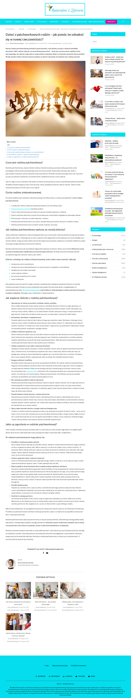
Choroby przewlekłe (108, 254)
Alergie (108, 240)
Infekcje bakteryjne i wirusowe (108, 249)
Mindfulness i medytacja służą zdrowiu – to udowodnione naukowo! (113, 157)
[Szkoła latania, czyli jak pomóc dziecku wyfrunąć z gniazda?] (18, 621)
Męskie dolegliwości (108, 272)
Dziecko (18, 21)
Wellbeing (64, 21)
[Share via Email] (47, 552)
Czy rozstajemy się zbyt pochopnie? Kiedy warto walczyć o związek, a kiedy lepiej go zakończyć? (114, 89)
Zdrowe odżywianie (108, 263)
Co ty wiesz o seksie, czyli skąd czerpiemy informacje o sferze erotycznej (115, 103)
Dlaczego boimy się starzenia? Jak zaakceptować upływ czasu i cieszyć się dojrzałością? (115, 73)
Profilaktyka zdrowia (108, 277)
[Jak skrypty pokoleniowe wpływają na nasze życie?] (18, 590)
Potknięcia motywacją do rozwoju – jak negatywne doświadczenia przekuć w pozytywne (114, 211)
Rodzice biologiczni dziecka (20, 209)
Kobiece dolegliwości (108, 268)
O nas (47, 665)
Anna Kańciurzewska (17, 43)
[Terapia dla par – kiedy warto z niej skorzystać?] (97, 121)
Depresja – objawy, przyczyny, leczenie (111, 142)
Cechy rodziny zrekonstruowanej (18, 150)
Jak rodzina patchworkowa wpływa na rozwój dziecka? (26, 152)
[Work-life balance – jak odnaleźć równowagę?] (45, 590)
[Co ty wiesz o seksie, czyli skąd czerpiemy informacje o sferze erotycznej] (97, 104)
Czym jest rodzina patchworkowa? (19, 147)
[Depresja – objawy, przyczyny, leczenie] (97, 144)
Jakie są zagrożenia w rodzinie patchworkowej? (23, 157)
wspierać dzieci (31, 371)
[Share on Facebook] (43, 552)
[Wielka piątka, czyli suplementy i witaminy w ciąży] (72, 590)
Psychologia (41, 21)
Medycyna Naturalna (96, 21)
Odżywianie (54, 21)
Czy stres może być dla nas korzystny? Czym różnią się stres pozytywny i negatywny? (114, 175)
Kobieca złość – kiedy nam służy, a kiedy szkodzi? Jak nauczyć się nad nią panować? (115, 59)
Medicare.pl (111, 21)
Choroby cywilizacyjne (108, 258)
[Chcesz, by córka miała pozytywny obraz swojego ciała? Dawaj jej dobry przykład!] (97, 194)
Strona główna (10, 29)
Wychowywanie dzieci (31, 290)
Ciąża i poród (29, 21)
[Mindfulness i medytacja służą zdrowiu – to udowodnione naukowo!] (97, 158)
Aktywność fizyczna (79, 21)
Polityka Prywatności (78, 665)
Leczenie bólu (108, 245)
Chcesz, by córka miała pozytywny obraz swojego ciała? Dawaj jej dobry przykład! (114, 194)
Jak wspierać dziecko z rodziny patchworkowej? (23, 154)
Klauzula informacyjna (60, 665)
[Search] (123, 22)
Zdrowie (9, 21)
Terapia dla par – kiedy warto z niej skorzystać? (115, 119)
